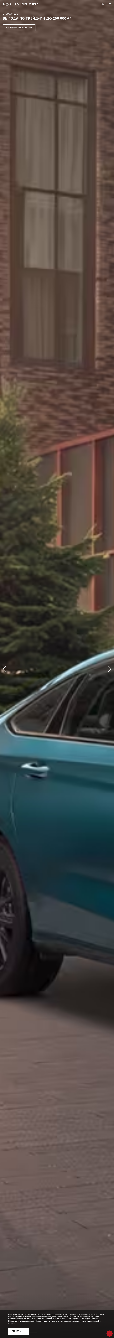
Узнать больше (13, 28)
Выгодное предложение (48, 28)
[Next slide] (109, 669)
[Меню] (110, 4)
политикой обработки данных (49, 1314)
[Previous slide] (4, 669)
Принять (16, 1331)
